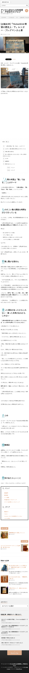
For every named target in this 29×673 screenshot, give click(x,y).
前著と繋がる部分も (8, 151)
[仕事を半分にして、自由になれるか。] (4, 590)
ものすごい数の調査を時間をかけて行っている (14, 148)
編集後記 (6, 161)
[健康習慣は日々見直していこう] (4, 534)
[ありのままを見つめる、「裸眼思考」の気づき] (4, 579)
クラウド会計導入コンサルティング (12, 502)
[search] (27, 5)
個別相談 (6, 495)
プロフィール (7, 659)
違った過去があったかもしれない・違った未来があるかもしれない (15, 155)
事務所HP (6, 511)
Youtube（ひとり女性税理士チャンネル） (13, 516)
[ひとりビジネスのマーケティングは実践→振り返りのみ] (24, 547)
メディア (11, 170)
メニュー (11, 167)
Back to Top (14, 653)
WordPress (19, 669)
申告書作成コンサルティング (10, 499)
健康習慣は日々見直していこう (17, 532)
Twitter (6, 514)
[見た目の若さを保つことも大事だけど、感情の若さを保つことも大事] (4, 567)
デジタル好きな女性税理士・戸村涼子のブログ (12, 11)
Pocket (14, 59)
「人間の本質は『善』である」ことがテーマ (14, 146)
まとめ (5, 158)
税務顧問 (6, 493)
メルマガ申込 (7, 518)
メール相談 (6, 497)
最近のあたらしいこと (9, 164)
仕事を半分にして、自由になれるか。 (18, 588)
